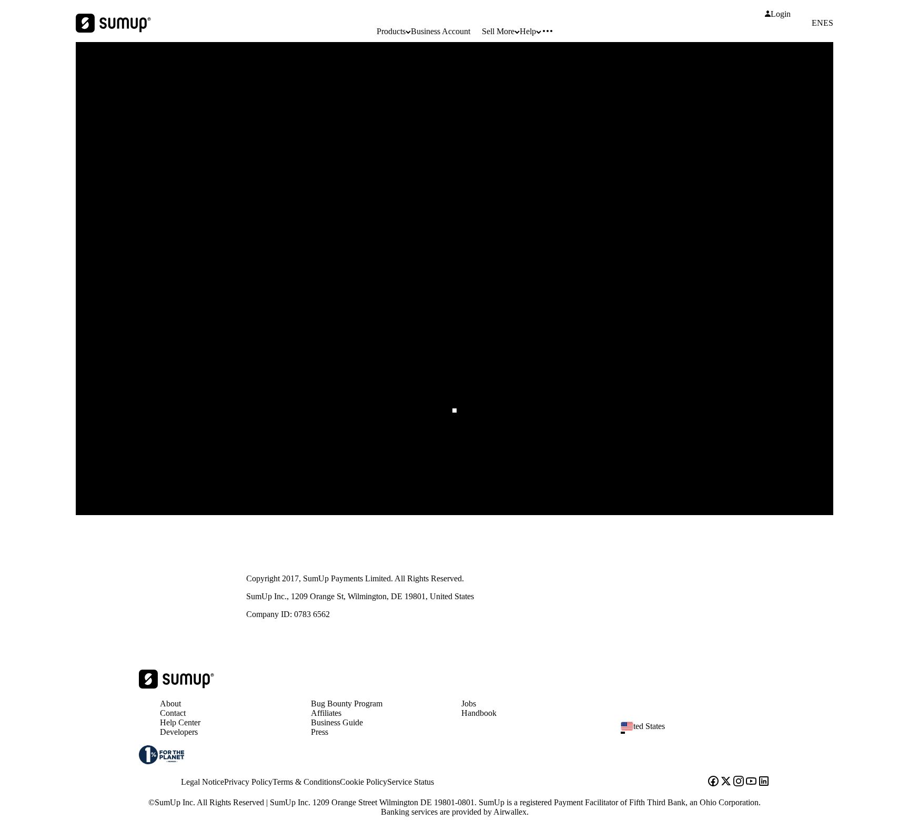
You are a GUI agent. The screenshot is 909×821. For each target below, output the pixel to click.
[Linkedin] (764, 782)
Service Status (410, 781)
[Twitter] (726, 782)
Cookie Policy (363, 781)
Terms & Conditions (306, 781)
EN (817, 23)
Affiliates (326, 713)
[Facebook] (713, 782)
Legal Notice (202, 781)
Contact (173, 713)
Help (528, 31)
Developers (179, 731)
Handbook (479, 713)
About (170, 703)
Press (319, 731)
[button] (700, 732)
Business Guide (337, 722)
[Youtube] (751, 782)
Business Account (440, 31)
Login (781, 14)
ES (828, 23)
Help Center (180, 722)
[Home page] (176, 685)
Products (391, 31)
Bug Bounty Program (346, 703)
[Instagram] (738, 782)
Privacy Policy (248, 781)
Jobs (468, 703)
